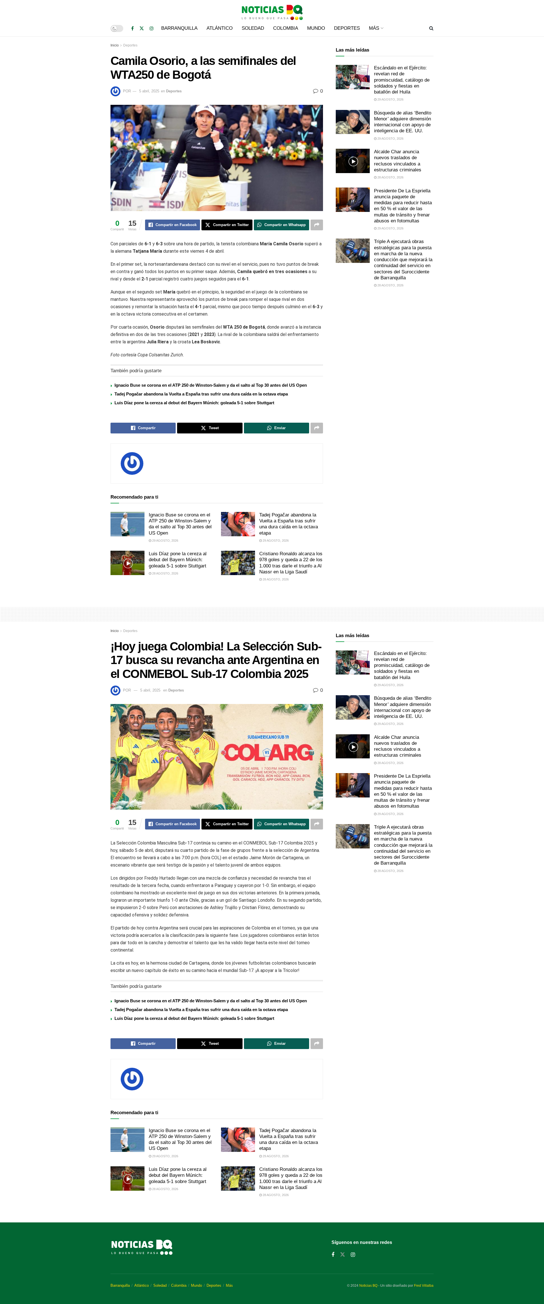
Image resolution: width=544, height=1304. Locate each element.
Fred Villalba (424, 1286)
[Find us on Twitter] (141, 28)
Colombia (285, 28)
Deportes (347, 28)
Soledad (253, 28)
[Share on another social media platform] (317, 225)
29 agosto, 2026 (164, 540)
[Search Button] (431, 28)
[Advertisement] (385, 339)
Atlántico (220, 28)
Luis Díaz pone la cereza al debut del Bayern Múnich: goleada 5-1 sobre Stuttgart (194, 402)
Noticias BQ (368, 1286)
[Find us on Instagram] (152, 28)
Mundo (316, 28)
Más (374, 28)
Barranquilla (179, 28)
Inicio (114, 45)
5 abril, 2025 (149, 91)
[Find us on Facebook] (132, 28)
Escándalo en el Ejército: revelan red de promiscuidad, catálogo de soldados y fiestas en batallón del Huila (402, 80)
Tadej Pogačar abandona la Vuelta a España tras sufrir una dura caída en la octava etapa (201, 394)
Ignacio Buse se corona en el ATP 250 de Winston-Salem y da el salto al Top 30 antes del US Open (210, 385)
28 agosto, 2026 (164, 573)
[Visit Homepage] (272, 10)
